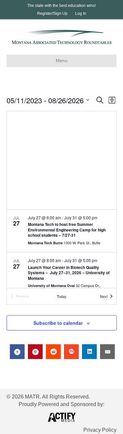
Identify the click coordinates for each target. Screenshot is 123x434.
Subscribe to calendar (58, 323)
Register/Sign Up (52, 13)
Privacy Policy (99, 430)
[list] (62, 249)
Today (62, 296)
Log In (80, 13)
